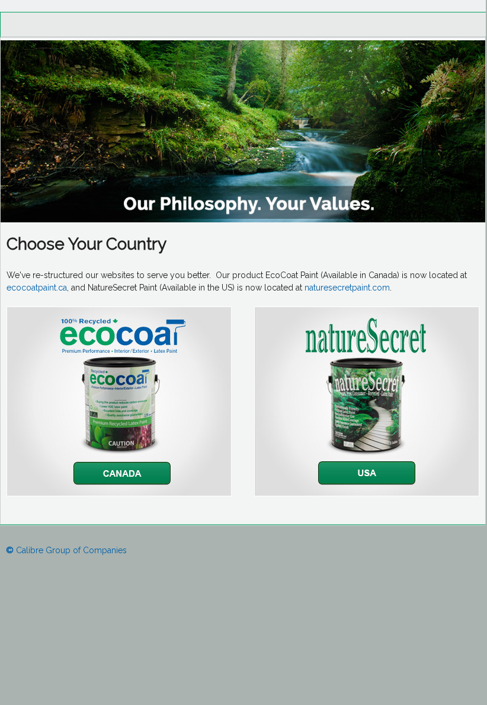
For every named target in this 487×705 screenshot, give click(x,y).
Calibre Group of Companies (66, 550)
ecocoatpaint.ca (37, 287)
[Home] (243, 219)
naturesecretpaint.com (347, 287)
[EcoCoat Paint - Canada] (119, 493)
